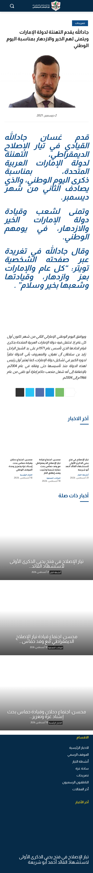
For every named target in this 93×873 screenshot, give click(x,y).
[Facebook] (39, 392)
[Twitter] (30, 392)
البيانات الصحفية (53, 478)
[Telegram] (49, 392)
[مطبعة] (20, 392)
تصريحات (80, 23)
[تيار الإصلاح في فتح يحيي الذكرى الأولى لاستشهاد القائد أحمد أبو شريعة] (76, 441)
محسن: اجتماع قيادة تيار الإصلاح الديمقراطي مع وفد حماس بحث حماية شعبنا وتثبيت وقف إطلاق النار (48, 466)
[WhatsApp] (59, 392)
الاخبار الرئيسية (26, 475)
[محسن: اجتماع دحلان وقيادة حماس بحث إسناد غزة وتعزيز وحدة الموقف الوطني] (19, 441)
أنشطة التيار (83, 475)
